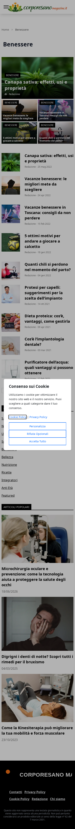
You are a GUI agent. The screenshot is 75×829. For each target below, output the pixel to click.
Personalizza (37, 426)
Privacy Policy (38, 417)
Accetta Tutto (37, 441)
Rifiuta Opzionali (37, 434)
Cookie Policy (17, 417)
